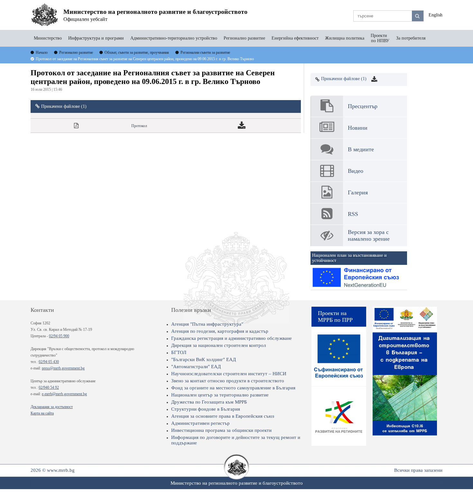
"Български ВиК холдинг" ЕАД (203, 359)
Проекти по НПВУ (380, 38)
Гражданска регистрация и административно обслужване (231, 338)
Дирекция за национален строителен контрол (218, 345)
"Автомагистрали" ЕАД (196, 366)
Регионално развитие (244, 38)
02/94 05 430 (49, 361)
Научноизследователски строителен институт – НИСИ (228, 373)
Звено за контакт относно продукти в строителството (227, 380)
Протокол (139, 126)
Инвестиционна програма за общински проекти (221, 430)
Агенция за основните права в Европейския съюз (222, 416)
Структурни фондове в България (205, 409)
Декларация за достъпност (52, 407)
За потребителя (410, 38)
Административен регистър (200, 423)
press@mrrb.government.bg (63, 368)
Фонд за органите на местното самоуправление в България (233, 387)
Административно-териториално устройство (173, 38)
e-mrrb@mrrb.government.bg (64, 394)
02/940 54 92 (49, 387)
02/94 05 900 (59, 336)
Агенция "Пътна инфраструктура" (207, 324)
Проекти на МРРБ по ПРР (335, 316)
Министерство (48, 38)
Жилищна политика (344, 38)
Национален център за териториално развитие (220, 394)
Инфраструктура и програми (96, 38)
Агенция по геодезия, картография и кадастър (219, 331)
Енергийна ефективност (295, 38)
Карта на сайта (42, 413)
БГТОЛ (178, 352)
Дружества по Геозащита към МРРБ (209, 402)
